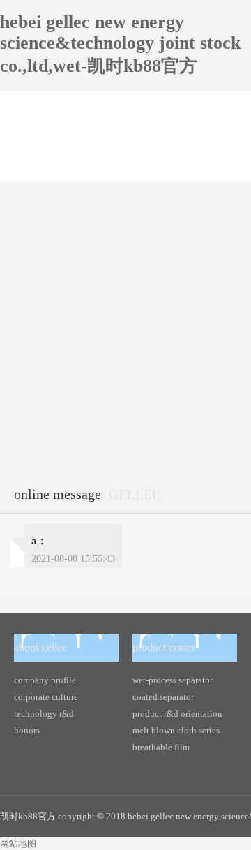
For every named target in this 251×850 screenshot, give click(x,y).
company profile (45, 680)
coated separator (163, 697)
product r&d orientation (177, 713)
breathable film (161, 747)
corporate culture (46, 697)
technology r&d (44, 713)
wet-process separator (172, 680)
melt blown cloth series (176, 730)
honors (27, 730)
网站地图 (18, 843)
